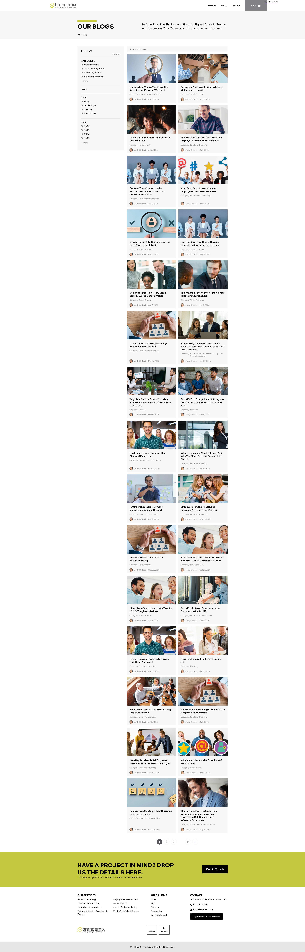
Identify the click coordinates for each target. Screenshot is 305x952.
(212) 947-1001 (200, 904)
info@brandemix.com (203, 909)
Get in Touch (215, 869)
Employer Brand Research (125, 899)
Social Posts (90, 105)
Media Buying (119, 903)
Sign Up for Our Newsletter (207, 916)
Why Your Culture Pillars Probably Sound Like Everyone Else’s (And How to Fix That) (150, 402)
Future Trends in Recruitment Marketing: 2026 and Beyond (146, 508)
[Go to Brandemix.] (78, 35)
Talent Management (94, 68)
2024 (87, 134)
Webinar (88, 109)
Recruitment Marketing (88, 903)
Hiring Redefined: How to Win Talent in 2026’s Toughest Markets (150, 610)
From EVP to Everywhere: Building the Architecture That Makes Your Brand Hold (202, 402)
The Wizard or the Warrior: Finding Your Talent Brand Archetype (203, 294)
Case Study (90, 113)
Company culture (93, 72)
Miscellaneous (91, 64)
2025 (86, 130)
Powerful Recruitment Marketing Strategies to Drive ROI (148, 345)
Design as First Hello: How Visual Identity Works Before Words (147, 294)
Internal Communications (89, 907)
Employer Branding (94, 76)
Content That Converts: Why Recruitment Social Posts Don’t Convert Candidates (147, 191)
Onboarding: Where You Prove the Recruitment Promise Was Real (148, 88)
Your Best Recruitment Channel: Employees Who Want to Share (199, 190)
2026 (86, 126)
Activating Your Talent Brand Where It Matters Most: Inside (202, 88)
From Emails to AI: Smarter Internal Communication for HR (200, 610)
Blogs (87, 101)
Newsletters (157, 911)
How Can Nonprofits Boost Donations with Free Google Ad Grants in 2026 (202, 559)
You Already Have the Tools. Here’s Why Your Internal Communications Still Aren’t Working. (203, 346)
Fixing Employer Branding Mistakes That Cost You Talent (149, 660)
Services (212, 5)
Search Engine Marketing (125, 907)
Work (224, 5)
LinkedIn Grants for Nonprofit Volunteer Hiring (146, 559)
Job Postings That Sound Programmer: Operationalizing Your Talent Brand (200, 243)
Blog (153, 903)
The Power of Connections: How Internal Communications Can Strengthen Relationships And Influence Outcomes (199, 815)
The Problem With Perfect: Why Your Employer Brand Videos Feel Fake (201, 139)
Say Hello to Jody (271, 2)
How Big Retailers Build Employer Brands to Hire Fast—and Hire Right (149, 762)
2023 (86, 138)
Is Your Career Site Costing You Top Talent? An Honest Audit (149, 243)
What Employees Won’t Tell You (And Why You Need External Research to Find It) (201, 456)
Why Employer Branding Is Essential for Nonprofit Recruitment (203, 711)
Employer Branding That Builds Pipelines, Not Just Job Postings (199, 508)
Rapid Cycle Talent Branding (126, 911)
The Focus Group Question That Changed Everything (147, 454)
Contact (236, 5)
